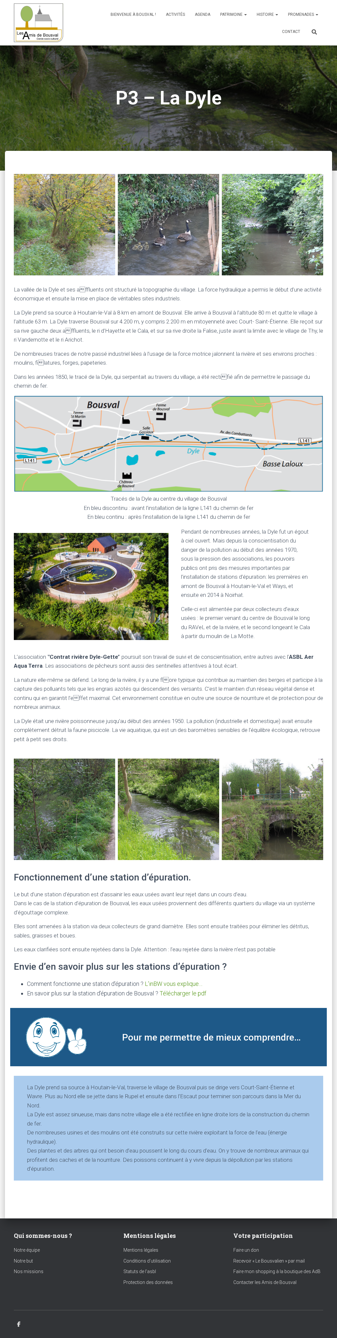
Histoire (266, 14)
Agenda (202, 14)
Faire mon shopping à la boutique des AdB (277, 1271)
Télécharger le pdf (183, 993)
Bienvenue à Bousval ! (133, 14)
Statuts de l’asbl (139, 1271)
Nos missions (28, 1271)
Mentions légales (140, 1250)
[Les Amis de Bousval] (38, 22)
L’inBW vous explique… (173, 983)
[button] (245, 14)
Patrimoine (232, 14)
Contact (291, 31)
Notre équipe (27, 1250)
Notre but (23, 1261)
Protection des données (148, 1282)
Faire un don (246, 1250)
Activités (175, 14)
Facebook (19, 1324)
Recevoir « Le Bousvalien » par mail (269, 1261)
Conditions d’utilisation (147, 1261)
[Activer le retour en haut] (324, 1325)
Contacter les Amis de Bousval (265, 1282)
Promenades (301, 14)
